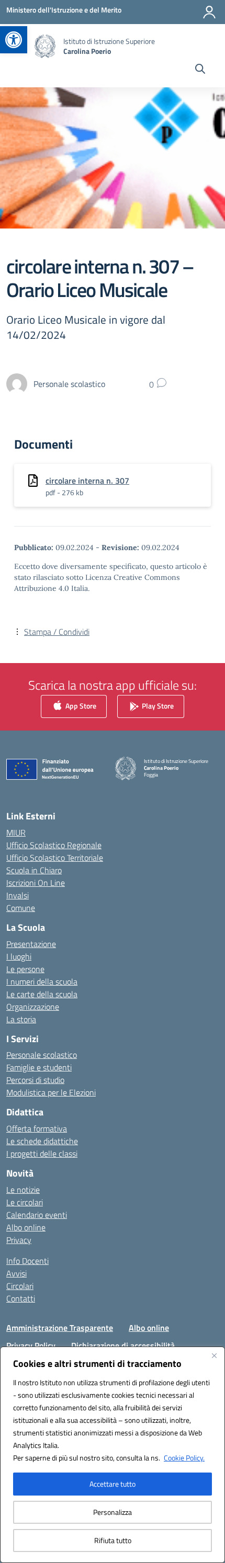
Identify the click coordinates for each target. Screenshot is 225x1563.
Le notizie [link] (23, 1189)
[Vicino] (214, 1355)
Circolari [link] (19, 1286)
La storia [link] (21, 1019)
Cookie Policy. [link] (184, 1457)
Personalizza (112, 1512)
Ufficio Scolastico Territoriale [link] (54, 857)
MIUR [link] (16, 832)
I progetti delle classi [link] (41, 1153)
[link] (13, 39)
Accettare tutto (112, 1483)
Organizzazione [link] (32, 1006)
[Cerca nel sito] (200, 70)
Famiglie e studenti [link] (39, 1067)
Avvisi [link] (16, 1273)
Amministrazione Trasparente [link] (59, 1327)
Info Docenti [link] (27, 1260)
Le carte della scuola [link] (41, 994)
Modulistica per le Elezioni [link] (51, 1092)
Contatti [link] (20, 1298)
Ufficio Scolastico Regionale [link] (54, 845)
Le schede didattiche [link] (42, 1141)
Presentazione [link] (31, 944)
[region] (112, 1455)
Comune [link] (20, 908)
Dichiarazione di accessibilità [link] (123, 1345)
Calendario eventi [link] (36, 1214)
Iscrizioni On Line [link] (35, 882)
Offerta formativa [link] (36, 1128)
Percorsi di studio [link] (35, 1080)
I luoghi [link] (18, 956)
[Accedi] (209, 12)
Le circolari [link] (24, 1202)
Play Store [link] (157, 705)
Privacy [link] (18, 1240)
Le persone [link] (25, 969)
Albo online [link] (26, 1227)
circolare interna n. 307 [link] (87, 480)
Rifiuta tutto (112, 1540)
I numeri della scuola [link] (41, 981)
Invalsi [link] (17, 895)
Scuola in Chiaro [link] (34, 870)
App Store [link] (80, 705)
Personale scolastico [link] (41, 1054)
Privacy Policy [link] (30, 1345)
